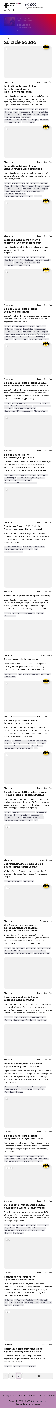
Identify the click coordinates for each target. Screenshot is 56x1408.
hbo (20, 674)
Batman (8, 109)
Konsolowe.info (40, 1401)
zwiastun (19, 1092)
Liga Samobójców (28, 613)
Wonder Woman (15, 122)
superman (44, 120)
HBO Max (26, 674)
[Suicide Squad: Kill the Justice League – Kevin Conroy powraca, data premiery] (28, 359)
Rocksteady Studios (12, 480)
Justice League (27, 186)
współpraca (23, 339)
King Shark (27, 114)
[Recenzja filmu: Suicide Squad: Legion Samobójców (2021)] (28, 973)
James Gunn (24, 1017)
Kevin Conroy (27, 406)
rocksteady (26, 117)
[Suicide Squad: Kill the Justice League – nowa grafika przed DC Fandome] (28, 768)
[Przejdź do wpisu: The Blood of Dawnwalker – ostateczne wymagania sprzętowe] (9, 21)
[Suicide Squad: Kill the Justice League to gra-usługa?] (28, 285)
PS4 (29, 1228)
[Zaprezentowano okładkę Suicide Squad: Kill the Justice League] (28, 840)
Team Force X (31, 1020)
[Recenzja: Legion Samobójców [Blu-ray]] (28, 572)
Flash (15, 112)
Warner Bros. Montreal (36, 1230)
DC (36, 109)
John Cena (35, 674)
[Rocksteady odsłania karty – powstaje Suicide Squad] (28, 1253)
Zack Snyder (42, 1020)
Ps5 (6, 1161)
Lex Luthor (8, 262)
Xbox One (8, 1233)
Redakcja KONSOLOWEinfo (13, 1395)
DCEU (27, 1087)
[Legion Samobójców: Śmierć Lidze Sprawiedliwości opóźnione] (28, 142)
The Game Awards (40, 411)
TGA (35, 549)
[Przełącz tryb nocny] (14, 10)
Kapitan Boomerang (42, 186)
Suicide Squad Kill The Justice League (18, 483)
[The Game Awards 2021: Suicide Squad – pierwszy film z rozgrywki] (28, 502)
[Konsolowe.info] (12, 6)
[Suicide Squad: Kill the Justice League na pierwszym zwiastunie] (28, 1112)
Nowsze (38, 1375)
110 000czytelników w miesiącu (34, 5)
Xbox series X (37, 1161)
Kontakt (32, 1395)
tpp (6, 122)
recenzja (40, 613)
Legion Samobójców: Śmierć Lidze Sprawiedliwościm (24, 191)
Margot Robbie (26, 1089)
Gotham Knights (11, 951)
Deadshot (8, 112)
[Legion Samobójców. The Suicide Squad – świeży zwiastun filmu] (28, 1040)
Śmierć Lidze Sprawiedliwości (15, 120)
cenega (15, 183)
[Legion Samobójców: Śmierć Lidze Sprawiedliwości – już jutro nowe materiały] (28, 62)
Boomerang (9, 475)
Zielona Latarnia (28, 122)
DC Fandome (41, 741)
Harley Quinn (43, 112)
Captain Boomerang (19, 109)
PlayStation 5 (43, 1159)
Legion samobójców (40, 114)
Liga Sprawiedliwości (12, 117)
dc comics (43, 109)
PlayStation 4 (9, 1228)
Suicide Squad (33, 120)
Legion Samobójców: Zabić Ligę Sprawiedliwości (22, 334)
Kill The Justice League (13, 114)
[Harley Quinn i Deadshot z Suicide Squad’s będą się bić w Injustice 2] (28, 1325)
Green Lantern (24, 112)
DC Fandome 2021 (43, 948)
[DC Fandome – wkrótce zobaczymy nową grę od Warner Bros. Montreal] (28, 1181)
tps (40, 196)
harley (34, 112)
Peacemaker (46, 674)
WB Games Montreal (41, 953)
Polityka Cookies (47, 1395)
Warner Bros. (9, 1092)
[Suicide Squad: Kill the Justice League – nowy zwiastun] (28, 696)
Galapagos (16, 613)
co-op (31, 109)
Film (16, 1017)
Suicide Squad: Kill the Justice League (18, 196)
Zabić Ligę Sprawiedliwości (39, 339)
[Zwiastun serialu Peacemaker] (28, 635)
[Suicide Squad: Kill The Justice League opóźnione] (28, 431)
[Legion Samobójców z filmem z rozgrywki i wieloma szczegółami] (28, 216)
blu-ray (8, 613)
